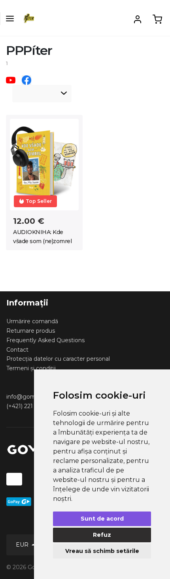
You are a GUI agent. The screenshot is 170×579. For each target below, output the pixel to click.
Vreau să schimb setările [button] (102, 551)
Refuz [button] (102, 534)
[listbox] (42, 93)
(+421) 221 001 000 (32, 406)
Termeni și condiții (31, 368)
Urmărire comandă (32, 321)
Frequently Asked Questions (45, 340)
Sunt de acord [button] (102, 518)
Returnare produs (30, 330)
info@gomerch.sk (30, 396)
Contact (17, 349)
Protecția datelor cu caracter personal (58, 358)
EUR (23, 544)
